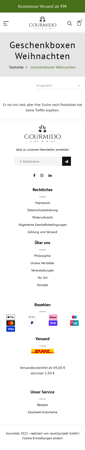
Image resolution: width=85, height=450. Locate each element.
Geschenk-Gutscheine (42, 412)
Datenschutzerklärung (42, 210)
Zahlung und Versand (42, 232)
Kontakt (42, 285)
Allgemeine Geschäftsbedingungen (43, 225)
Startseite (16, 67)
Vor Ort (43, 278)
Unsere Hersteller (42, 263)
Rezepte (42, 405)
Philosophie (42, 256)
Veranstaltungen (42, 270)
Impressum (42, 203)
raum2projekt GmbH (64, 433)
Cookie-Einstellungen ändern (42, 438)
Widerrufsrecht (42, 217)
